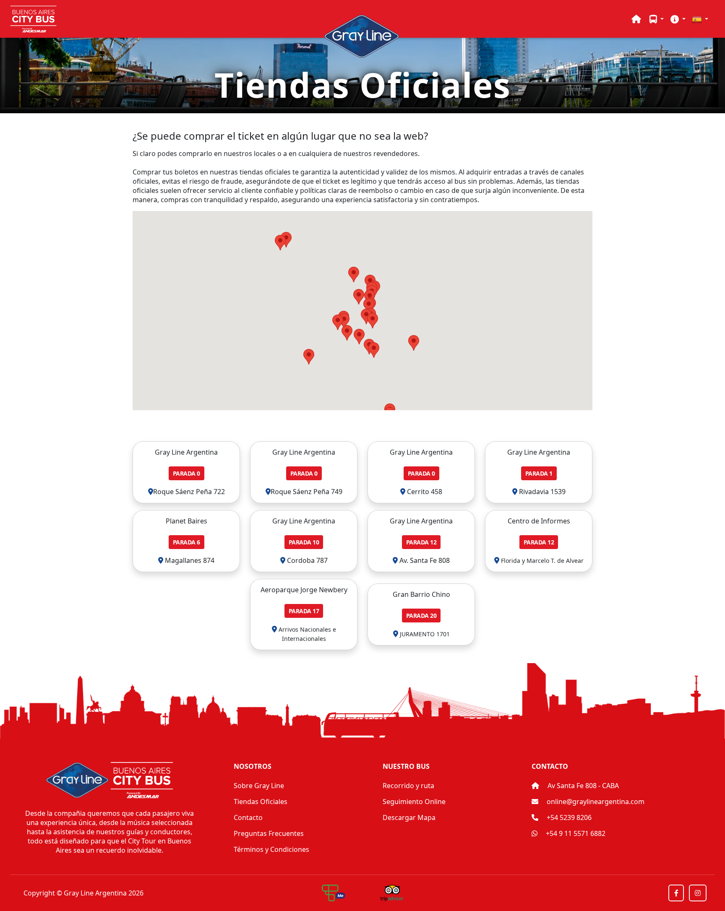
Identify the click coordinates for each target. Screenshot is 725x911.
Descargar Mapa (409, 817)
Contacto (248, 817)
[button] (656, 19)
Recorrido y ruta (408, 785)
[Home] (636, 19)
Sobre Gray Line (259, 785)
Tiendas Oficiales (260, 801)
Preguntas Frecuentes (269, 833)
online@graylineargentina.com (595, 801)
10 (304, 542)
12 (421, 542)
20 (421, 615)
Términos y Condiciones (271, 849)
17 (304, 611)
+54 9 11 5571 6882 (574, 833)
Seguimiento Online (414, 801)
